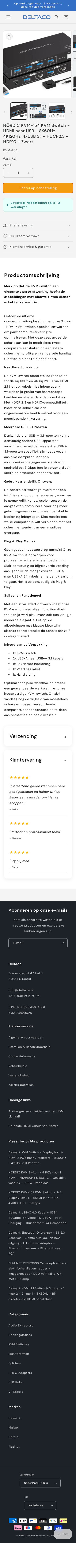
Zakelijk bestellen (21, 1085)
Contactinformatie (21, 1056)
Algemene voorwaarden (25, 1037)
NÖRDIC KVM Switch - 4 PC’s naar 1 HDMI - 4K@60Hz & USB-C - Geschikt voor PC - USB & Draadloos (37, 1178)
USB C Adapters (20, 1373)
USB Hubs (15, 1382)
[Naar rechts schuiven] (71, 112)
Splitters (14, 1363)
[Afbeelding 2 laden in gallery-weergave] (37, 111)
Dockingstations (20, 1335)
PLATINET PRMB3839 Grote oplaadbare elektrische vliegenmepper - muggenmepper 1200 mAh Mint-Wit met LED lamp (37, 1271)
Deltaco (30, 1535)
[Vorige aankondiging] (7, 5)
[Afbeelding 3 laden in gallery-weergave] (57, 111)
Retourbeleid (17, 1066)
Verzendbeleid (19, 1075)
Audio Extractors (20, 1325)
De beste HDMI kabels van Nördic (33, 1126)
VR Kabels (15, 1392)
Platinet (14, 1446)
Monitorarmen (18, 1354)
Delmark (14, 1418)
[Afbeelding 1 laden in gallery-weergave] (18, 111)
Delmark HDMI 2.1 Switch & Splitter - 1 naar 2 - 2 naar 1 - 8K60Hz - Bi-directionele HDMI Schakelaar (36, 1293)
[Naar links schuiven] (4, 112)
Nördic (13, 1437)
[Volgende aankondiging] (68, 5)
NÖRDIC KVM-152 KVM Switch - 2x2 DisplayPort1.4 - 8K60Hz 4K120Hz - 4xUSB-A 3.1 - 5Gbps (35, 1197)
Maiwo (13, 1427)
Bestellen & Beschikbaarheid (29, 1047)
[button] (8, 17)
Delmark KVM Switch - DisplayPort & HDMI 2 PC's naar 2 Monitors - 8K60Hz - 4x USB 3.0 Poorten (37, 1157)
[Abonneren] (62, 943)
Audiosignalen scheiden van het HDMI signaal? (36, 1113)
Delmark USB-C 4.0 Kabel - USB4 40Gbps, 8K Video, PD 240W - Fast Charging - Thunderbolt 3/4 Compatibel (37, 1218)
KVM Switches (18, 1344)
